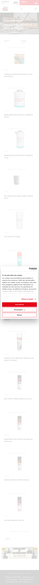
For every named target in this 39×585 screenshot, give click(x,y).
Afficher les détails (27, 299)
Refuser (19, 315)
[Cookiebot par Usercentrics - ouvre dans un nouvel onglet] (29, 269)
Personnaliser (18, 310)
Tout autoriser (19, 304)
